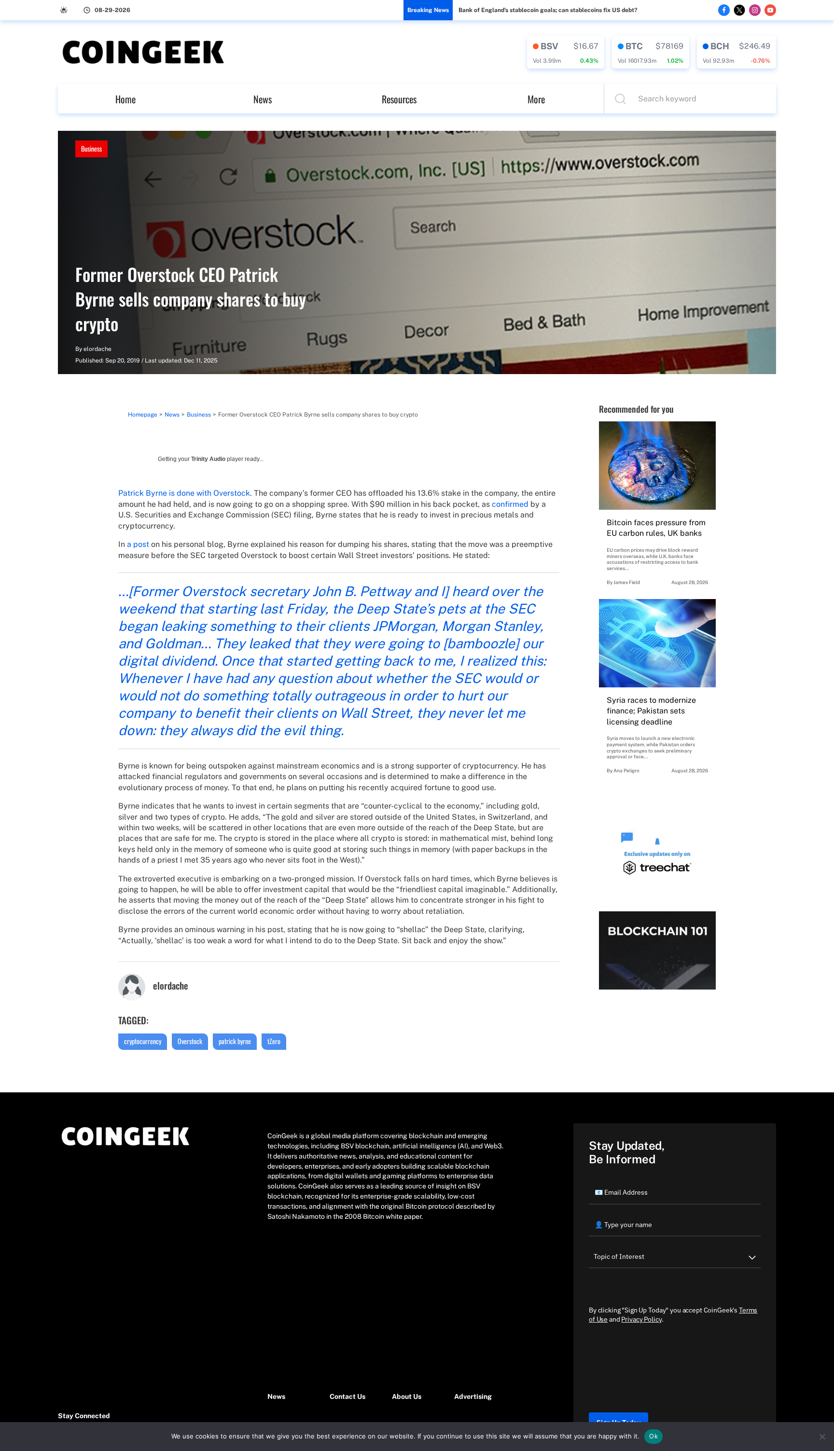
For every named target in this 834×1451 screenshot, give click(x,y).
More (536, 99)
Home (125, 99)
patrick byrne (235, 1041)
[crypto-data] (565, 52)
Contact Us (347, 1396)
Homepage (142, 414)
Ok (653, 1436)
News (262, 99)
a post (138, 544)
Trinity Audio (208, 459)
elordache (97, 349)
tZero (273, 1041)
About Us (406, 1396)
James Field (626, 582)
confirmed (510, 504)
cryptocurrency (142, 1041)
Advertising (473, 1396)
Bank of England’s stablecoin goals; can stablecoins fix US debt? (548, 10)
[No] (822, 1436)
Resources (399, 99)
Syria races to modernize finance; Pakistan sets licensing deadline (651, 711)
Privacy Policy (641, 1319)
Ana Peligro (626, 770)
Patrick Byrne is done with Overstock (184, 493)
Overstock (190, 1041)
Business (91, 148)
